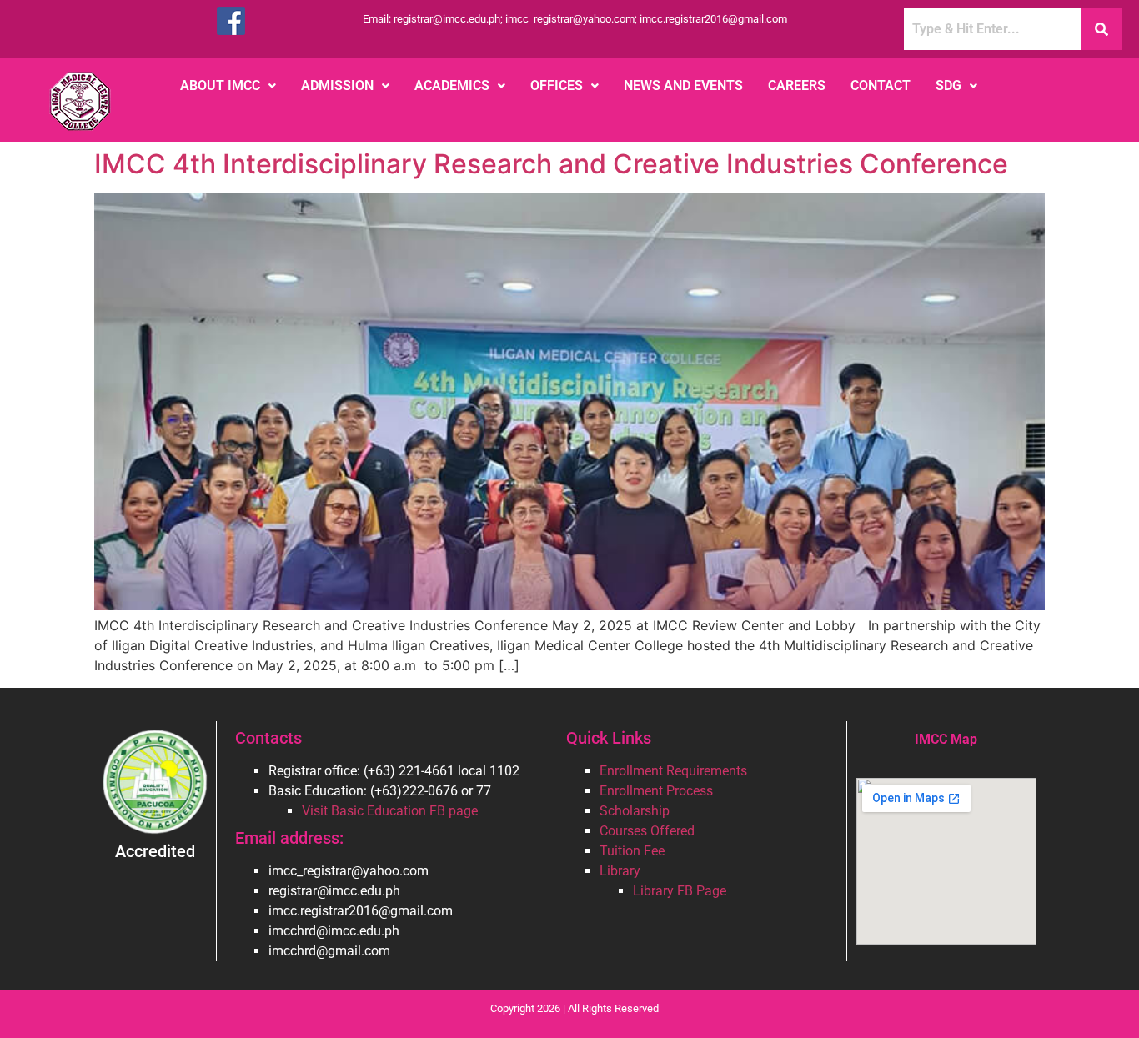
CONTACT (880, 85)
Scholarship (635, 811)
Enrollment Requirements (673, 771)
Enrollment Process (656, 791)
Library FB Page (679, 891)
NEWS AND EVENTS (683, 85)
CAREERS (796, 85)
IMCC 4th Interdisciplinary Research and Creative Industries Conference (551, 164)
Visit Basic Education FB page (390, 811)
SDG (948, 85)
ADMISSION (337, 85)
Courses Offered (647, 831)
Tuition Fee (632, 851)
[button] (228, 86)
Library (620, 871)
